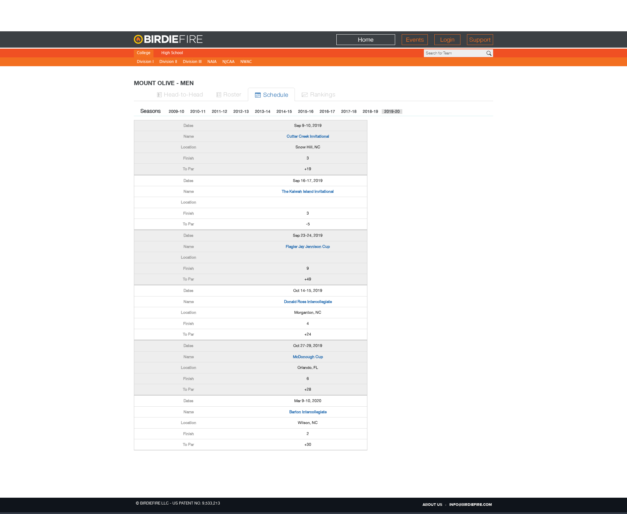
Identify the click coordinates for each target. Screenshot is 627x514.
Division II (168, 62)
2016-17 (327, 111)
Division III (192, 62)
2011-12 (219, 111)
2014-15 (284, 111)
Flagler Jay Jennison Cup (308, 246)
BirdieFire (181, 39)
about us (432, 505)
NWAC (246, 62)
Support (480, 39)
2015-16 (306, 111)
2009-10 (176, 111)
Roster (229, 94)
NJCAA (228, 62)
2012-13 (241, 111)
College (144, 53)
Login (447, 39)
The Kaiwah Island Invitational (308, 191)
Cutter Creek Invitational (308, 136)
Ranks (318, 94)
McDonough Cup (308, 357)
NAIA (212, 62)
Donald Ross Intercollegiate (308, 301)
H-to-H (180, 94)
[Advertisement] (313, 14)
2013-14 (262, 111)
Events (415, 39)
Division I (145, 62)
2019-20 (392, 111)
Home (366, 39)
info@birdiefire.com (470, 505)
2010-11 (198, 111)
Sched (271, 94)
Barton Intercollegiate (308, 412)
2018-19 (370, 111)
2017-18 (349, 111)
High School (172, 53)
